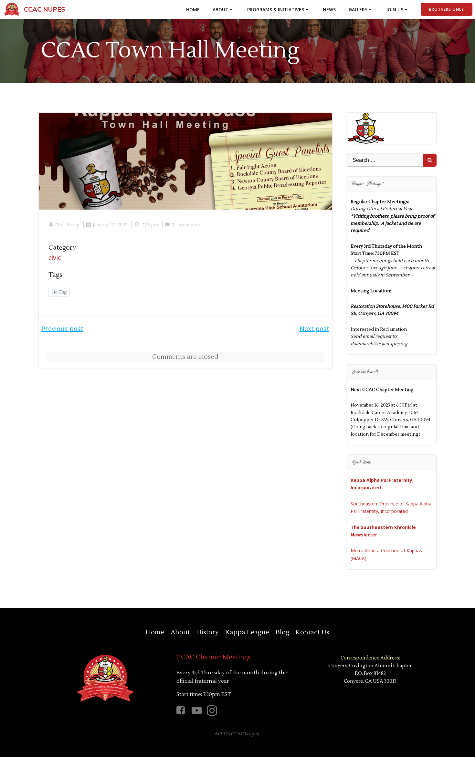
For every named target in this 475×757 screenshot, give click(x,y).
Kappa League (247, 632)
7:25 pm (149, 225)
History (207, 632)
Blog (282, 632)
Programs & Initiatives (275, 9)
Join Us (394, 9)
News (329, 9)
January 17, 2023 (110, 225)
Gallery (358, 9)
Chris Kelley (67, 225)
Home (193, 9)
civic (54, 257)
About (220, 9)
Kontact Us (312, 632)
